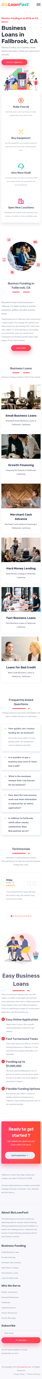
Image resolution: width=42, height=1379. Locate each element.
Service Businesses (9, 1313)
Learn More (21, 348)
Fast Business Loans (21, 618)
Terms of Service (34, 1374)
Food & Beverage (8, 1318)
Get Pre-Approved (14, 62)
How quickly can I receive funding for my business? (21, 730)
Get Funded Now (18, 1155)
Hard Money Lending (21, 568)
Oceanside (21, 1189)
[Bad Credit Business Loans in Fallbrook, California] (21, 651)
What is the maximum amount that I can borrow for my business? (21, 780)
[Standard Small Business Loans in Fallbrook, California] (21, 400)
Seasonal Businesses (10, 1297)
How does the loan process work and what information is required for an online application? (22, 801)
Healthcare (5, 1302)
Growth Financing (21, 465)
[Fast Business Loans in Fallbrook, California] (21, 602)
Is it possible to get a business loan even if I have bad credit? (22, 761)
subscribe (22, 1340)
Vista (29, 1189)
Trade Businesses (8, 1307)
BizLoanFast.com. (24, 1367)
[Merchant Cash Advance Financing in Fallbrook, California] (21, 499)
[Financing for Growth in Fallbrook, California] (21, 449)
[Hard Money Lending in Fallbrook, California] (21, 552)
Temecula (12, 1189)
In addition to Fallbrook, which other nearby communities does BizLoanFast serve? (20, 824)
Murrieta (35, 1189)
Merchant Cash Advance (11, 1262)
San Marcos (9, 1192)
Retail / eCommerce (9, 1292)
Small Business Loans (21, 415)
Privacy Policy (19, 1374)
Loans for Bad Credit (21, 667)
